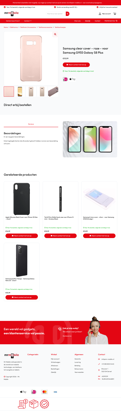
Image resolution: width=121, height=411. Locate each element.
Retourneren (79, 369)
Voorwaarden (79, 372)
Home (6, 27)
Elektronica (14, 27)
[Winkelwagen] (114, 13)
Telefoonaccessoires (45, 27)
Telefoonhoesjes (60, 27)
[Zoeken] (67, 14)
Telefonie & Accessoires (28, 27)
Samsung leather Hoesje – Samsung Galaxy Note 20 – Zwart (19, 279)
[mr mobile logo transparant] (11, 13)
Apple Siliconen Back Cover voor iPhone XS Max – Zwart (21, 218)
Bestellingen (55, 369)
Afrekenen (54, 366)
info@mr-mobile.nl (108, 359)
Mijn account (55, 359)
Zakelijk (53, 372)
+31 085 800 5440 (108, 364)
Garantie (78, 359)
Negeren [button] (105, 3)
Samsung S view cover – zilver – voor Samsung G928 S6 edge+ (98, 218)
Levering (78, 362)
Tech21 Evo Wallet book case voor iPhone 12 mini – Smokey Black (59, 218)
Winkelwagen (55, 362)
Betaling (77, 366)
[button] (30, 20)
